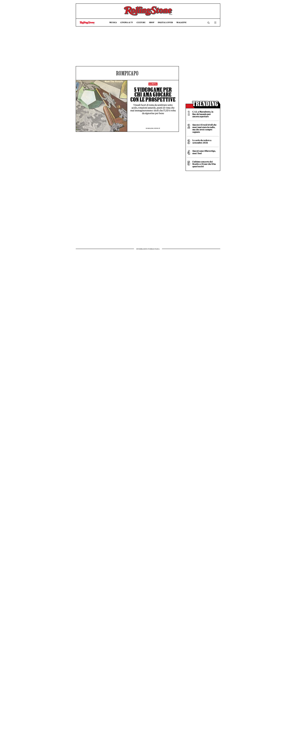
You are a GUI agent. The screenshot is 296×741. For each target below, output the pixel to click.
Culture (141, 22)
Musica (113, 22)
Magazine (181, 22)
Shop (151, 22)
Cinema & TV (126, 22)
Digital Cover (165, 22)
